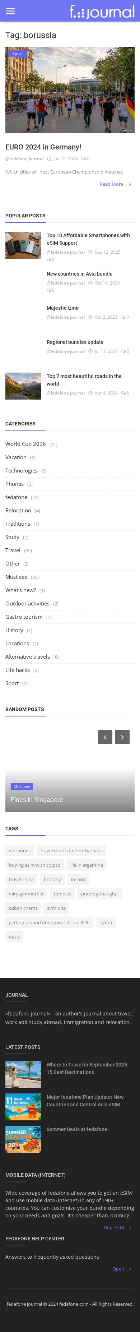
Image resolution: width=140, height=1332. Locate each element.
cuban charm (23, 908)
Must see (16, 576)
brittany (52, 879)
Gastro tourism (24, 616)
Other (12, 563)
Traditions (17, 523)
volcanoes (20, 850)
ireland (78, 879)
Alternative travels (27, 656)
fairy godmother (26, 893)
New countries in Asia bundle (80, 274)
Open (118, 1269)
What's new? (20, 590)
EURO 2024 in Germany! (43, 147)
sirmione (56, 908)
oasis (14, 937)
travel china (21, 879)
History (14, 629)
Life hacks (17, 669)
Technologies (21, 470)
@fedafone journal (24, 159)
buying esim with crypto (34, 865)
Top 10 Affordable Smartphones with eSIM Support (88, 239)
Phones (14, 483)
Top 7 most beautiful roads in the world (84, 380)
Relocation (18, 510)
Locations (17, 643)
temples (62, 893)
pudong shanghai (99, 893)
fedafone (16, 497)
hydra (105, 922)
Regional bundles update (75, 342)
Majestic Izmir (63, 308)
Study (12, 536)
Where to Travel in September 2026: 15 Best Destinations (88, 1068)
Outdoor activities (27, 603)
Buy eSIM (114, 1227)
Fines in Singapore (37, 799)
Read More (112, 184)
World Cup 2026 (25, 443)
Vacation (16, 457)
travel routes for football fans (72, 850)
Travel (12, 550)
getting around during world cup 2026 (49, 922)
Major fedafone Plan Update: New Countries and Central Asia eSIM (85, 1100)
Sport (12, 683)
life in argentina (86, 865)
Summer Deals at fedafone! (78, 1129)
